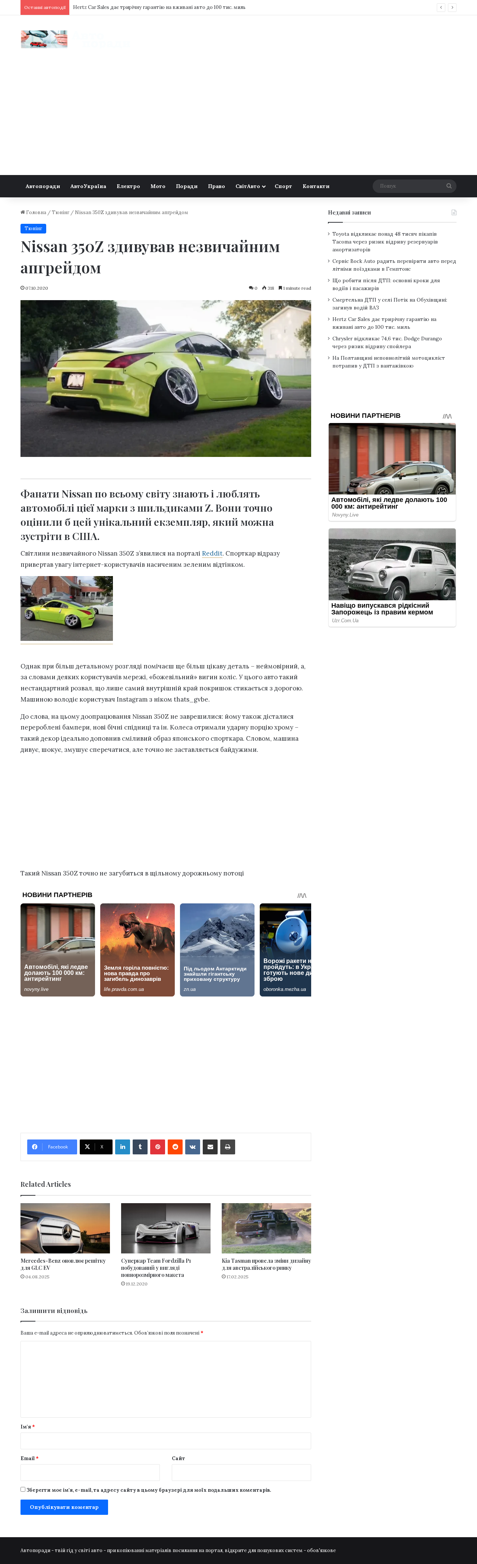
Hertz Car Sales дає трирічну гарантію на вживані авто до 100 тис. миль (159, 7)
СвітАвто (248, 186)
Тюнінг (60, 212)
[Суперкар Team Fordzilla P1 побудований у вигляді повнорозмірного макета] (166, 1228)
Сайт (178, 1458)
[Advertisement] (238, 119)
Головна (35, 212)
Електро (128, 186)
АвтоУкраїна (88, 186)
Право (216, 186)
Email (29, 1458)
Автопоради (43, 186)
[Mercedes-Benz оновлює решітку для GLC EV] (65, 1228)
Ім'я (27, 1427)
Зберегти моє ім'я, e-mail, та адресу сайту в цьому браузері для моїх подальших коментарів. (148, 1490)
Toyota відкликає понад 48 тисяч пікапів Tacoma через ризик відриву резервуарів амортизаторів (385, 242)
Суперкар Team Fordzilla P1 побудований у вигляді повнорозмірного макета (156, 1267)
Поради (187, 186)
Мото (158, 186)
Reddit (212, 553)
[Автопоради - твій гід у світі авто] (76, 39)
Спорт (283, 186)
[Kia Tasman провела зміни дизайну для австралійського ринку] (266, 1228)
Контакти (316, 186)
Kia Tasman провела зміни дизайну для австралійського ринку (266, 1264)
